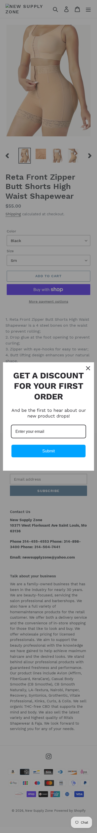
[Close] (88, 368)
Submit (48, 451)
